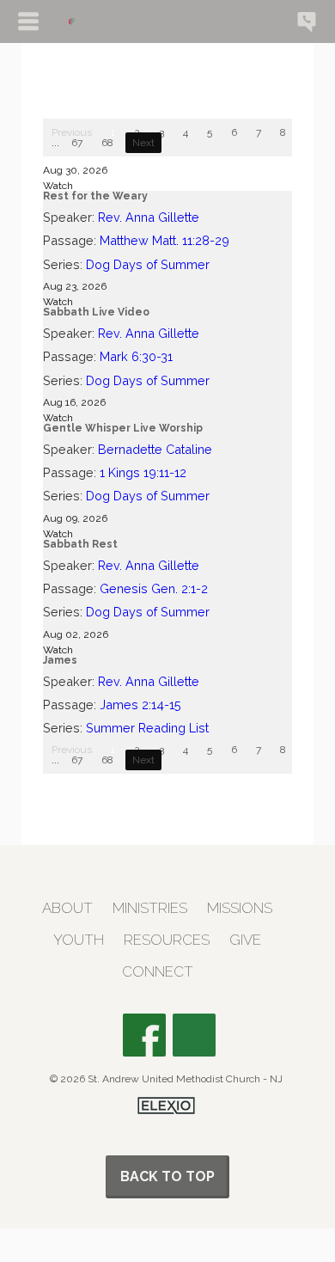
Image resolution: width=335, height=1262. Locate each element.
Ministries (150, 908)
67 (76, 143)
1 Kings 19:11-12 (143, 472)
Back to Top (167, 1176)
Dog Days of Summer (148, 264)
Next (143, 143)
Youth (78, 940)
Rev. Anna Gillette (148, 217)
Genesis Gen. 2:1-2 (154, 588)
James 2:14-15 (140, 704)
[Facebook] (144, 1035)
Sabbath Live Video (96, 312)
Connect (157, 972)
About (67, 908)
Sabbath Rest (80, 544)
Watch (58, 186)
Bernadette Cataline (155, 449)
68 (107, 143)
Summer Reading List (147, 727)
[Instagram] (194, 1035)
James (60, 660)
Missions (239, 908)
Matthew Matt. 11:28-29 (164, 240)
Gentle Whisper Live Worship (123, 428)
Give (245, 940)
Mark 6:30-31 (136, 356)
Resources (167, 940)
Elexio (166, 1105)
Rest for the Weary (95, 196)
